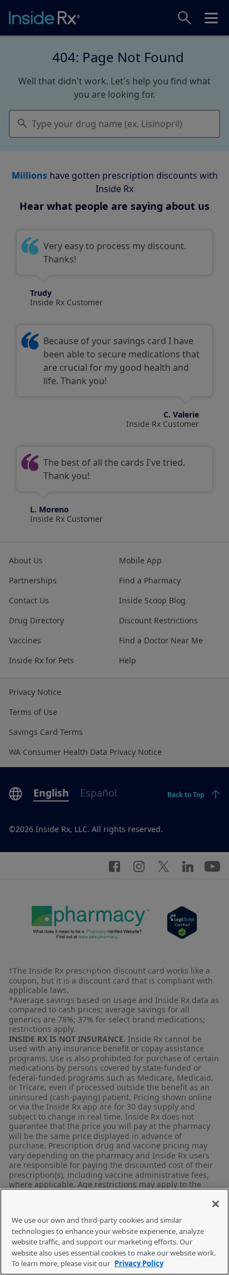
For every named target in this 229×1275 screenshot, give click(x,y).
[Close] (215, 1204)
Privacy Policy (138, 1263)
